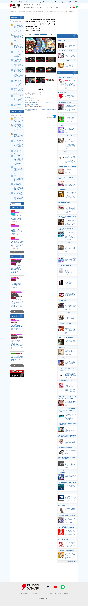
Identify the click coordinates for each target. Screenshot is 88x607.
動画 (76, 1)
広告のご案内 (49, 593)
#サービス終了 (35, 7)
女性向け (62, 1)
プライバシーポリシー (38, 593)
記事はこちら (40, 34)
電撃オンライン (13, 11)
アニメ (32, 1)
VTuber (69, 1)
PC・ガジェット (40, 1)
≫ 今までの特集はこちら (72, 561)
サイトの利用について (25, 593)
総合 (12, 1)
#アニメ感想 (27, 7)
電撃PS (49, 1)
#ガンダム (50, 7)
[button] (40, 45)
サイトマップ (46, 4)
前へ (30, 34)
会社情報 (66, 593)
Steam (30, 11)
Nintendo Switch (24, 11)
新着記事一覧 (27, 4)
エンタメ (25, 1)
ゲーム (18, 1)
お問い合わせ (58, 593)
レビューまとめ (36, 4)
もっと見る (17, 252)
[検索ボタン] (22, 203)
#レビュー (43, 7)
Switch (55, 1)
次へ (51, 34)
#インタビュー (58, 7)
